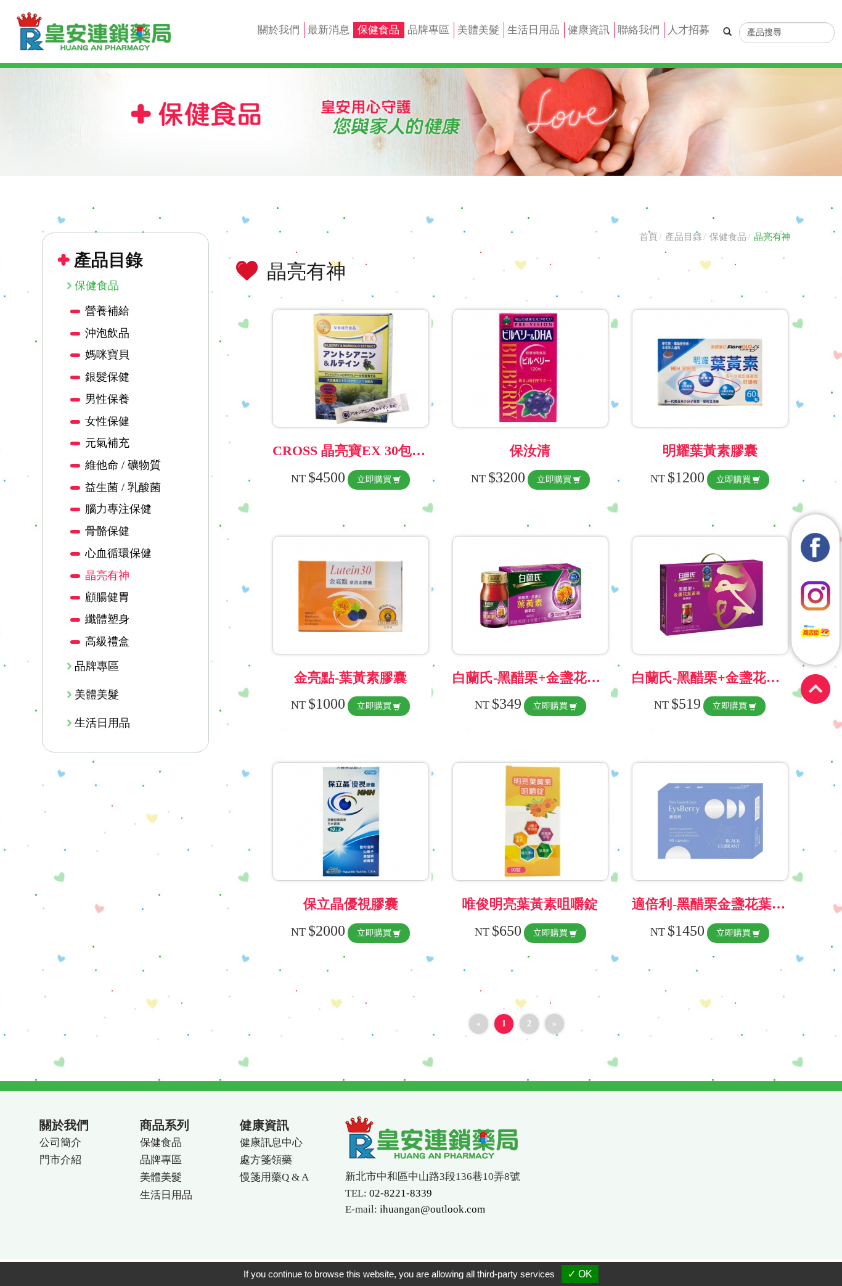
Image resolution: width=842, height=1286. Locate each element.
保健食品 (378, 30)
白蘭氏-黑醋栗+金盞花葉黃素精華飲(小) (571, 677)
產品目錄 (683, 237)
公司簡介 (60, 1142)
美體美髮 (478, 30)
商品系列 (164, 1125)
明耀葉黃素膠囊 (710, 450)
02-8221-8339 (400, 1193)
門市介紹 (60, 1160)
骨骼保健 (107, 531)
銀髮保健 (107, 377)
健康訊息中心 (271, 1142)
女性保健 (107, 421)
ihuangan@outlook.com (432, 1209)
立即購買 (374, 479)
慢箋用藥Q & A (274, 1177)
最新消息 (328, 30)
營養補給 (107, 311)
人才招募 (688, 30)
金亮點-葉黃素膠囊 (350, 677)
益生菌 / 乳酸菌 (123, 487)
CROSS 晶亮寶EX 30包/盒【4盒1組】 (384, 450)
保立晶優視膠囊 (350, 904)
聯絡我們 (639, 30)
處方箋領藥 (266, 1160)
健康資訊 (589, 30)
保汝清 (530, 450)
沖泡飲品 (107, 333)
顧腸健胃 (107, 597)
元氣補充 (107, 443)
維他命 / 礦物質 (123, 465)
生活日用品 (533, 30)
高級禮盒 (107, 641)
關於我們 (279, 30)
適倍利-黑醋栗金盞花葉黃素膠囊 (729, 904)
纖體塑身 (107, 619)
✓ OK (580, 1274)
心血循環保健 (118, 553)
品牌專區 (428, 30)
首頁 (648, 237)
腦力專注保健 (118, 509)
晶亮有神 (107, 575)
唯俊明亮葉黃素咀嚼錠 (530, 904)
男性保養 (107, 399)
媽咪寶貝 (107, 354)
